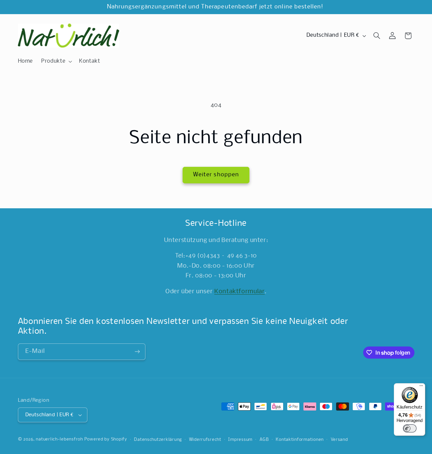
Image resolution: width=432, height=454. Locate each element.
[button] (56, 61)
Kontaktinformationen (300, 439)
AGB (264, 439)
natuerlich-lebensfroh (59, 439)
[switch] (409, 428)
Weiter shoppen (216, 175)
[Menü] (421, 387)
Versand (339, 439)
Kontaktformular (239, 292)
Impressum (240, 439)
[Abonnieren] (137, 351)
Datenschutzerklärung (158, 439)
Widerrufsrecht (205, 439)
